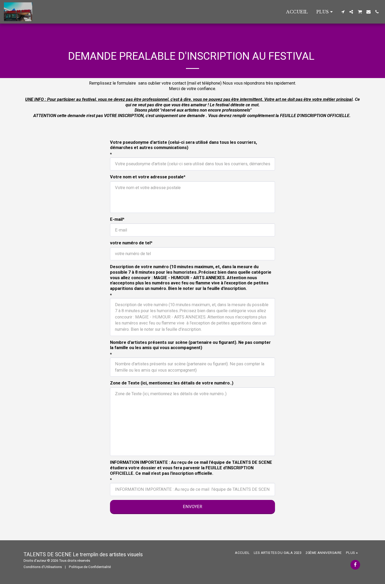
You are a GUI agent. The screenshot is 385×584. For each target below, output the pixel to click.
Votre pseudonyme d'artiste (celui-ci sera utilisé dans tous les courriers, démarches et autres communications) (183, 145)
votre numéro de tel (130, 242)
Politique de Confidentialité (90, 567)
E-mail (116, 219)
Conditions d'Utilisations (43, 567)
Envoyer (192, 506)
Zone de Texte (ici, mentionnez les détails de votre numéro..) (171, 383)
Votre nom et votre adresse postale (147, 176)
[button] (343, 12)
